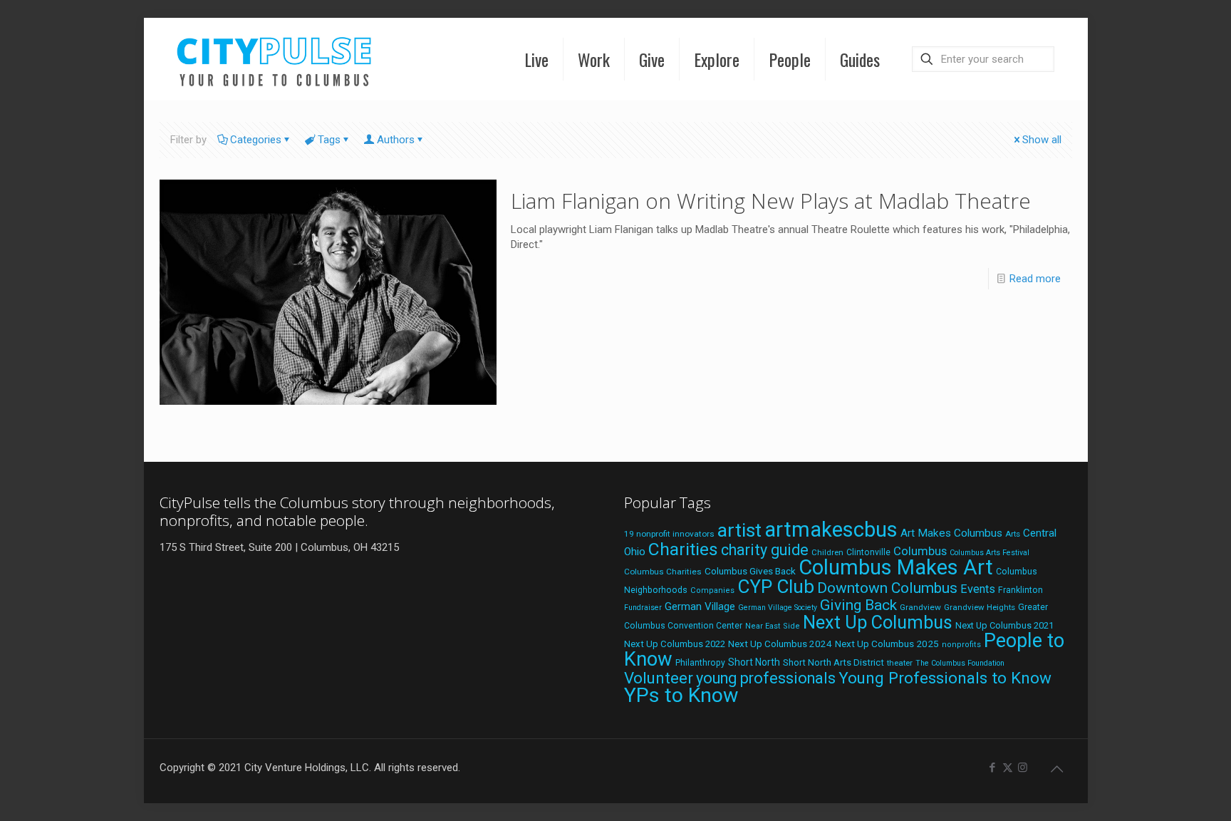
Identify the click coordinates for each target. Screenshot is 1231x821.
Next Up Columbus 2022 (674, 644)
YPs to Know (681, 695)
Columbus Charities (663, 572)
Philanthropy (700, 663)
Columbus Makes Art (896, 567)
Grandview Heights (979, 607)
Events (977, 589)
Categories (255, 139)
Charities (683, 549)
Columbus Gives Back (750, 571)
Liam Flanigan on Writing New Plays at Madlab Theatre (771, 200)
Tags (329, 139)
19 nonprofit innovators (669, 534)
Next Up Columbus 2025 (887, 643)
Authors (396, 139)
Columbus (920, 551)
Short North (754, 662)
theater (900, 663)
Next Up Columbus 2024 (780, 643)
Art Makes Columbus (951, 533)
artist (739, 530)
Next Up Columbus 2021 (1004, 625)
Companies (712, 590)
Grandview (920, 607)
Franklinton (1020, 590)
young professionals (766, 678)
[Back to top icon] (1057, 769)
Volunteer (658, 677)
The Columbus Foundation (959, 663)
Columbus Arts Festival (989, 552)
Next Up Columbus (877, 622)
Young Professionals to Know (944, 677)
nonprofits (961, 644)
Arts (1012, 534)
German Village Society (777, 607)
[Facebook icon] (992, 767)
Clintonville (868, 552)
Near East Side (772, 626)
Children (827, 552)
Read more (1035, 278)
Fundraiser (643, 607)
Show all (1041, 139)
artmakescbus (831, 529)
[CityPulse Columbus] (274, 59)
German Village (700, 606)
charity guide (765, 550)
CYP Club (775, 586)
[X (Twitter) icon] (1007, 767)
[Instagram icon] (1022, 767)
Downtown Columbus (887, 588)
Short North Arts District (833, 662)
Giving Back (858, 605)
